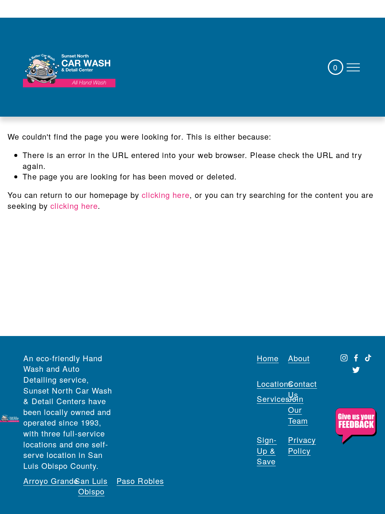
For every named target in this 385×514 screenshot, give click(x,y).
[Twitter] (356, 370)
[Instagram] (344, 358)
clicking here (165, 194)
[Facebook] (356, 358)
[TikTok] (368, 358)
